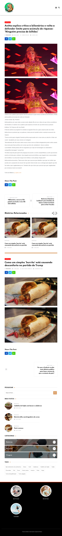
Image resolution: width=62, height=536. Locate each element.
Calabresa (35, 467)
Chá (14, 470)
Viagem (16, 516)
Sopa (42, 470)
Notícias (7, 240)
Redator (8, 35)
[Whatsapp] (13, 38)
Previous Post (13, 197)
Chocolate (8, 470)
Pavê (38, 470)
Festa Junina (25, 470)
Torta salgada (22, 474)
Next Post (49, 196)
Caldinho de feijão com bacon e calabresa (28, 406)
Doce (18, 470)
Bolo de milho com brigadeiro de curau (27, 417)
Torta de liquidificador (11, 474)
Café (30, 467)
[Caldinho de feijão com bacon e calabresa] (8, 406)
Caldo (53, 467)
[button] (56, 7)
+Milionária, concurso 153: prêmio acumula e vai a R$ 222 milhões (16, 201)
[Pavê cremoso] (8, 428)
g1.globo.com (17, 172)
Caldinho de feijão (44, 467)
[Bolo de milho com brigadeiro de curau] (8, 417)
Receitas (16, 403)
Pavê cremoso (18, 428)
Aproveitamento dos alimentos (13, 467)
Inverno (32, 470)
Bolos (24, 467)
